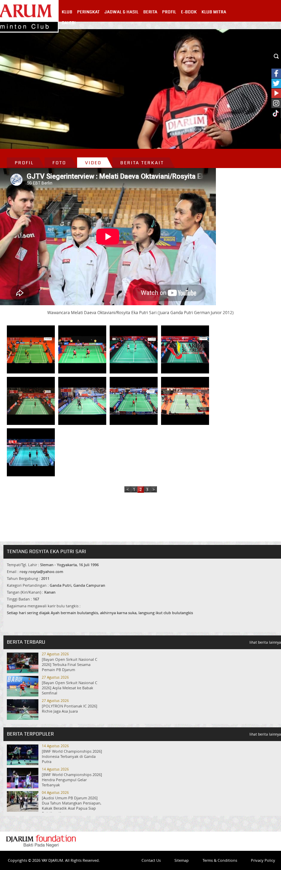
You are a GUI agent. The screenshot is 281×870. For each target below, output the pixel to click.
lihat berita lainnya (265, 642)
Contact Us (151, 860)
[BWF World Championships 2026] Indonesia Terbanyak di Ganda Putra (72, 756)
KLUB (67, 12)
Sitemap (181, 860)
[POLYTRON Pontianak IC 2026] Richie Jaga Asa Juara (69, 708)
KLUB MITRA (213, 12)
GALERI (69, 23)
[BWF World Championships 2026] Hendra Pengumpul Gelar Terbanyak (72, 779)
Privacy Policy (263, 860)
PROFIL (169, 12)
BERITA (150, 12)
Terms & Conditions (220, 860)
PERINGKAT (88, 12)
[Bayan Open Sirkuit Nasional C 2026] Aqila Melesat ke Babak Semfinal (69, 687)
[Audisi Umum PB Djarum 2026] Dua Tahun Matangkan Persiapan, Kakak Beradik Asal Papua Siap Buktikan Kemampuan (71, 805)
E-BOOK (189, 12)
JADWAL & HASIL (121, 12)
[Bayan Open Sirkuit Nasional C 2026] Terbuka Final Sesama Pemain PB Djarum (69, 664)
